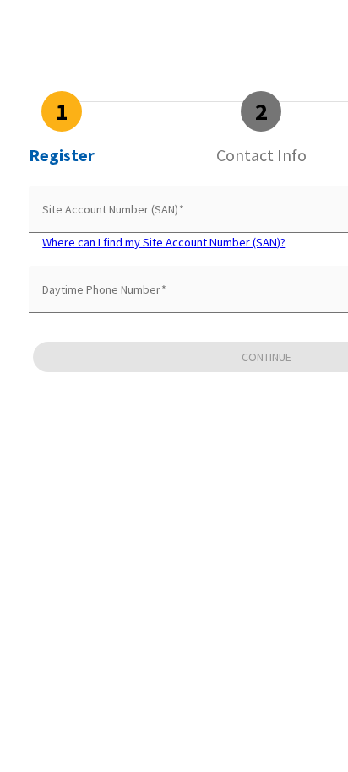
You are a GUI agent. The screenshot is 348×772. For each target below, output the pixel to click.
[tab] (61, 128)
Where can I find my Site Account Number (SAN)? (163, 242)
